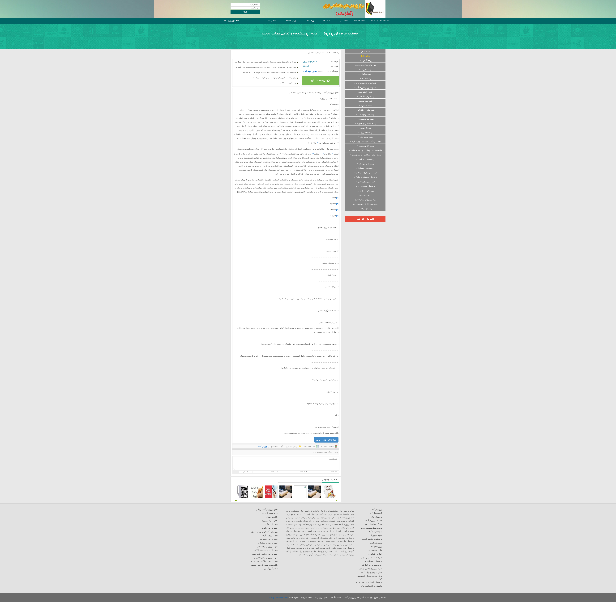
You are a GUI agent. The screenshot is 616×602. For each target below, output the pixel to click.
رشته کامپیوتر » (365, 105)
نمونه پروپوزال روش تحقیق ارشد (264, 557)
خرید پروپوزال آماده (270, 513)
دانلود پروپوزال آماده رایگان (267, 509)
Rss (286, 597)
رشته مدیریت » (365, 69)
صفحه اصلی (365, 51)
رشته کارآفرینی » (365, 128)
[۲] (337, 204)
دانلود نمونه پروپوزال (269, 520)
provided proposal (375, 513)
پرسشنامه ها (328, 21)
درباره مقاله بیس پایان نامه (371, 528)
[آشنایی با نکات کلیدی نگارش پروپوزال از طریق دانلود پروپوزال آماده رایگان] (257, 498)
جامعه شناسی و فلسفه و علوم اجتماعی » (365, 150)
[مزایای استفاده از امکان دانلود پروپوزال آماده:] (242, 498)
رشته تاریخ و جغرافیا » (365, 168)
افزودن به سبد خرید (320, 80)
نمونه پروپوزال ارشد (270, 535)
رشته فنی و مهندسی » (365, 114)
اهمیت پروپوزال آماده (373, 520)
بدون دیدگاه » (310, 71)
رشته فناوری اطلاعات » (365, 110)
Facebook (280, 597)
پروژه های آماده (375, 546)
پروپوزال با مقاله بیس (290, 21)
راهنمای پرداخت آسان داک (371, 586)
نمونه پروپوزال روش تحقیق (365, 200)
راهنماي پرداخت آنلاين (288, 83)
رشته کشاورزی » (365, 132)
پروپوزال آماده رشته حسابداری (325, 452)
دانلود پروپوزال (272, 517)
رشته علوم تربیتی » (365, 101)
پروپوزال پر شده (365, 195)
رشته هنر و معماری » (365, 119)
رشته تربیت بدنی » (365, 137)
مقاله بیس (344, 21)
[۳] (337, 210)
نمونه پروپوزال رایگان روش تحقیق (264, 561)
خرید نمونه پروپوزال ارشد (372, 565)
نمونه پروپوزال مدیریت (269, 539)
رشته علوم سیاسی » (365, 146)
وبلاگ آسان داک (365, 60)
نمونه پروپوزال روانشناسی (267, 546)
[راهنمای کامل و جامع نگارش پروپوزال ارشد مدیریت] (329, 498)
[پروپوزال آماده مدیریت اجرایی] (300, 498)
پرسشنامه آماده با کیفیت (372, 539)
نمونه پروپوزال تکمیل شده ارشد (265, 554)
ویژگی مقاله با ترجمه (373, 524)
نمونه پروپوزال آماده (270, 528)
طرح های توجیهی (375, 550)
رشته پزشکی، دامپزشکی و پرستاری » (365, 141)
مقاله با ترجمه (359, 21)
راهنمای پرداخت (365, 209)
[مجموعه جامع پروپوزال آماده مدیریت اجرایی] (285, 498)
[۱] (337, 198)
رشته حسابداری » (365, 74)
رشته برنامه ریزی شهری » (365, 123)
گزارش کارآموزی (375, 554)
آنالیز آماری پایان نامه (365, 219)
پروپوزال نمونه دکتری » (365, 186)
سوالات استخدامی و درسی (371, 557)
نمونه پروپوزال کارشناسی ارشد (365, 204)
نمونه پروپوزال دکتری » (365, 182)
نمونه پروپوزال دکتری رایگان (370, 569)
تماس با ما (271, 21)
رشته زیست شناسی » (365, 159)
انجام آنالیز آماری (271, 569)
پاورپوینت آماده (376, 543)
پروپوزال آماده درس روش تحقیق (264, 532)
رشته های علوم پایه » (365, 164)
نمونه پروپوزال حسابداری (268, 543)
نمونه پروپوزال (376, 535)
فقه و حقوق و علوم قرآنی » (365, 87)
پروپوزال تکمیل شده (365, 191)
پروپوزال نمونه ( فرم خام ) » (365, 177)
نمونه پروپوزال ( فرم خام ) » (365, 173)
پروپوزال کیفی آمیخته (373, 561)
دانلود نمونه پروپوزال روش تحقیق (264, 565)
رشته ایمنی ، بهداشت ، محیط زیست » (365, 155)
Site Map (271, 597)
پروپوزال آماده (311, 21)
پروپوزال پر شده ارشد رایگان (266, 550)
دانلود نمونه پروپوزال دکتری (371, 572)
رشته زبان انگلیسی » (365, 96)
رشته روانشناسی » (365, 92)
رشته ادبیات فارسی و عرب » (365, 83)
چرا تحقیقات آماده (375, 532)
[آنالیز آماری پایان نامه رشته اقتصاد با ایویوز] (271, 498)
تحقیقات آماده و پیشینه (380, 21)
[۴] (337, 215)
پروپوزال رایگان (271, 524)
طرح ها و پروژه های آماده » (365, 65)
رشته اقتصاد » (365, 78)
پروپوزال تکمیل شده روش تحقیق (368, 582)
